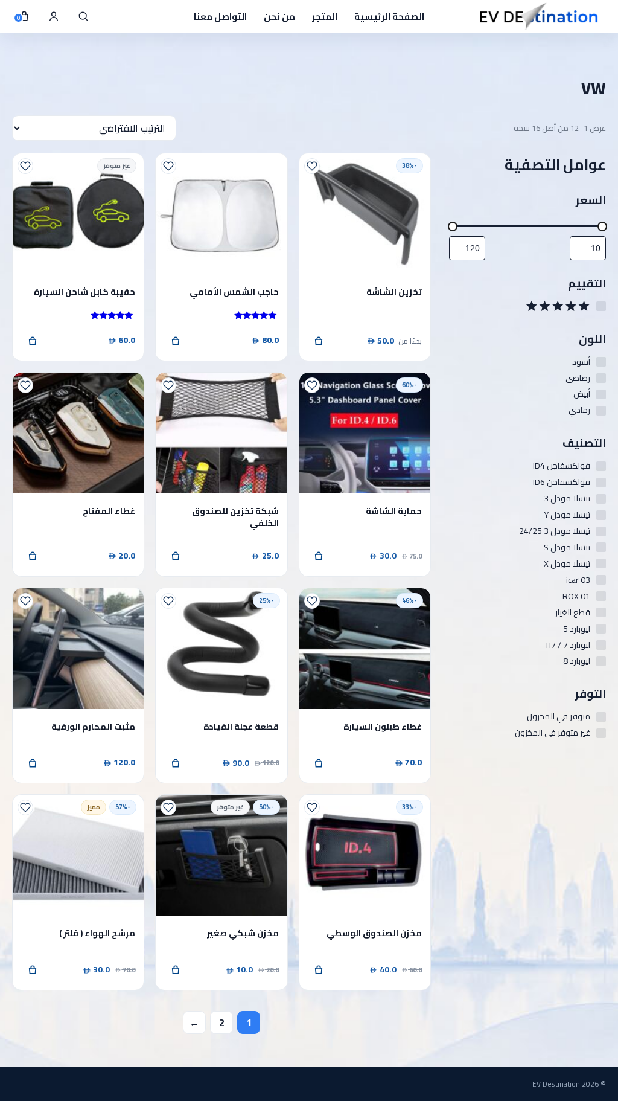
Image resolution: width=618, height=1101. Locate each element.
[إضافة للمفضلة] (312, 166)
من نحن (279, 16)
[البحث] (83, 16)
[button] (319, 556)
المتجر (324, 16)
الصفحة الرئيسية (389, 16)
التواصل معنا (220, 16)
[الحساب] (54, 16)
